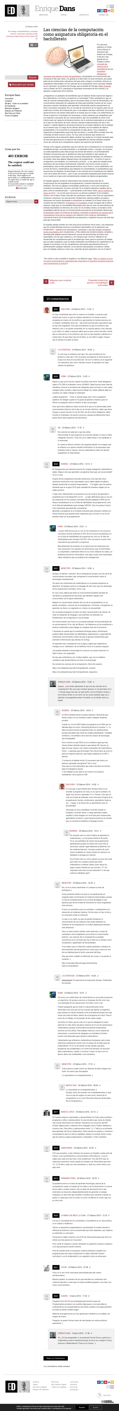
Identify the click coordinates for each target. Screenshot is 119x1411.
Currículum (74, 1382)
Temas (63, 15)
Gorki (63, 376)
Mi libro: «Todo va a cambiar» (16, 103)
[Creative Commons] (107, 1401)
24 (35, 45)
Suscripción (74, 1389)
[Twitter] (102, 10)
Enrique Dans (64, 682)
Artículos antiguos (12, 108)
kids (35, 34)
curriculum (21, 34)
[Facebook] (98, 10)
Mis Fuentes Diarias (58, 1384)
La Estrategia (64, 349)
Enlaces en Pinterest (13, 111)
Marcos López (67, 1112)
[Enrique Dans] (17, 11)
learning (9, 36)
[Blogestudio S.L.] (104, 1395)
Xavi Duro (65, 309)
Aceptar (82, 1407)
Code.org (92, 215)
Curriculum (9, 98)
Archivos (43, 15)
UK (36, 36)
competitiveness (23, 31)
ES (112, 6)
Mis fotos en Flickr (12, 113)
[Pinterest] (105, 10)
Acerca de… (104, 15)
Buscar (32, 77)
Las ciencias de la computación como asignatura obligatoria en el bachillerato (75, 34)
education (29, 34)
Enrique (55, 8)
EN (108, 6)
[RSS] (112, 10)
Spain (32, 36)
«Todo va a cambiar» (59, 1387)
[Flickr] (109, 10)
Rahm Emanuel (105, 86)
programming (18, 36)
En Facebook (10, 106)
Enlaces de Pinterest (41, 1389)
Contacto (84, 15)
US (37, 39)
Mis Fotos (55, 1382)
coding (13, 31)
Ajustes (95, 1407)
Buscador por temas (23, 84)
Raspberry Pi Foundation (77, 203)
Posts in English (11, 116)
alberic (64, 1296)
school (26, 36)
